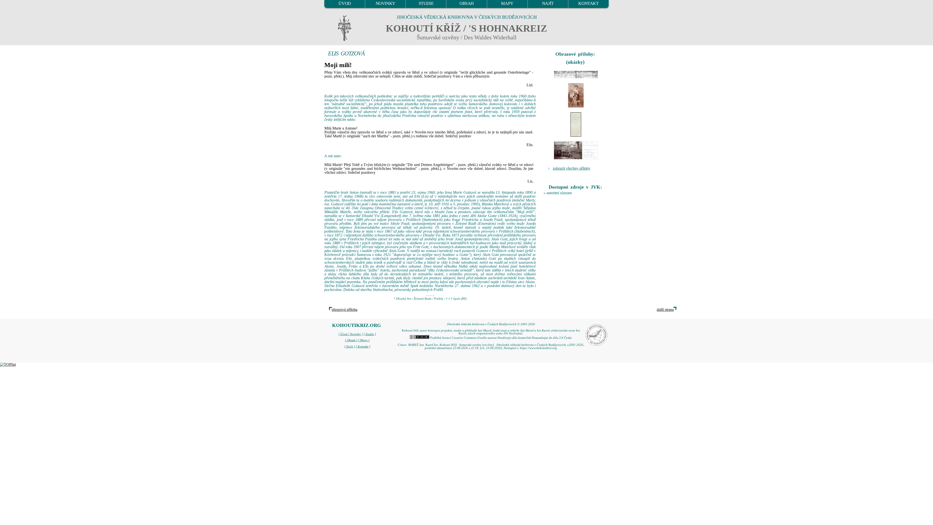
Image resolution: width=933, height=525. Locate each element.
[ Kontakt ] (363, 346)
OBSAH (466, 3)
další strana (665, 309)
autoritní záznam (559, 193)
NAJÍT (548, 3)
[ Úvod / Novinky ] (350, 334)
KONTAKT (588, 3)
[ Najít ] (349, 346)
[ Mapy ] (364, 340)
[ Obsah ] (351, 340)
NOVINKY (385, 3)
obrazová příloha (344, 309)
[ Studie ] (369, 334)
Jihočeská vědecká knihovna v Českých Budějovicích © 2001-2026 (491, 324)
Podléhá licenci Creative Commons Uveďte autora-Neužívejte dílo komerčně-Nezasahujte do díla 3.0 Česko (500, 338)
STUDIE (426, 3)
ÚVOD (344, 3)
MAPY (507, 3)
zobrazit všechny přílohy (571, 168)
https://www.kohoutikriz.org (538, 348)
